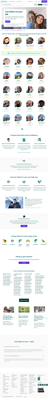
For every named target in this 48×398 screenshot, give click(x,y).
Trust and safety (5, 383)
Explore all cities (24, 300)
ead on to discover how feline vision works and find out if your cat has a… (39, 325)
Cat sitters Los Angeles (18, 278)
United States (12, 30)
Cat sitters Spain (38, 283)
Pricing (4, 381)
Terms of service (19, 396)
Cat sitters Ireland (38, 290)
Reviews (4, 391)
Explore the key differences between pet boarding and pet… (8, 323)
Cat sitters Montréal (27, 292)
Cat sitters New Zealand (39, 286)
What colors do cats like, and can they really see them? (39, 318)
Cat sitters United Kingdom (39, 277)
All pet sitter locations (23, 393)
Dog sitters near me (23, 379)
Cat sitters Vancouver (28, 283)
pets (19, 314)
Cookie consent (5, 392)
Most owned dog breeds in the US (23, 316)
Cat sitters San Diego (17, 287)
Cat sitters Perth (27, 281)
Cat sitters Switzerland (39, 292)
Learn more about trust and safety (24, 152)
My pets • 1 (40, 4)
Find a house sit (19, 1)
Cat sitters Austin (17, 286)
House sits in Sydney (32, 385)
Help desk (4, 384)
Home (3, 30)
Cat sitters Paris (27, 287)
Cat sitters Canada (38, 280)
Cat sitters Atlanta (17, 292)
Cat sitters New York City (18, 277)
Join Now (44, 1)
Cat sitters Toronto (27, 286)
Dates (36, 4)
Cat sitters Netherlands (39, 287)
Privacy (25, 396)
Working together (14, 386)
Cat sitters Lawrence (6, 280)
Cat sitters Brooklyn (17, 290)
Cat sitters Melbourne (28, 278)
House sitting (31, 376)
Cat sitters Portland (17, 283)
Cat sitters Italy (37, 289)
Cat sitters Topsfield (6, 283)
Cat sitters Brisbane (27, 280)
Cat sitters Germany (38, 281)
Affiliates (13, 385)
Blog (12, 382)
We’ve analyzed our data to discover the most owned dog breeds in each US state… (23, 323)
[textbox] (12, 5)
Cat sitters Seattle (17, 281)
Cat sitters (7, 30)
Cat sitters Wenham (6, 284)
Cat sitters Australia (38, 278)
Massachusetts (19, 30)
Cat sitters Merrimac (6, 277)
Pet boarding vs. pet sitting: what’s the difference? (8, 317)
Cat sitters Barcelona (28, 290)
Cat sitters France (38, 284)
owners (4, 314)
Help (36, 1)
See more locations (17, 295)
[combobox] (12, 5)
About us (13, 376)
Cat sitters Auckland (28, 289)
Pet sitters (22, 376)
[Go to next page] (27, 129)
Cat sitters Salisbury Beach (7, 281)
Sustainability (14, 379)
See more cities (27, 293)
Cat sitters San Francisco (18, 280)
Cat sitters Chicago (17, 289)
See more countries (39, 293)
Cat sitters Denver (17, 284)
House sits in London (32, 379)
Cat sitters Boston (17, 293)
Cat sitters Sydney (27, 277)
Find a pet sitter (12, 1)
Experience (45, 4)
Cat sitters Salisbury (6, 278)
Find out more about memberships (24, 169)
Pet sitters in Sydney (23, 386)
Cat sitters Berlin (27, 284)
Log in (39, 1)
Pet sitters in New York (24, 382)
